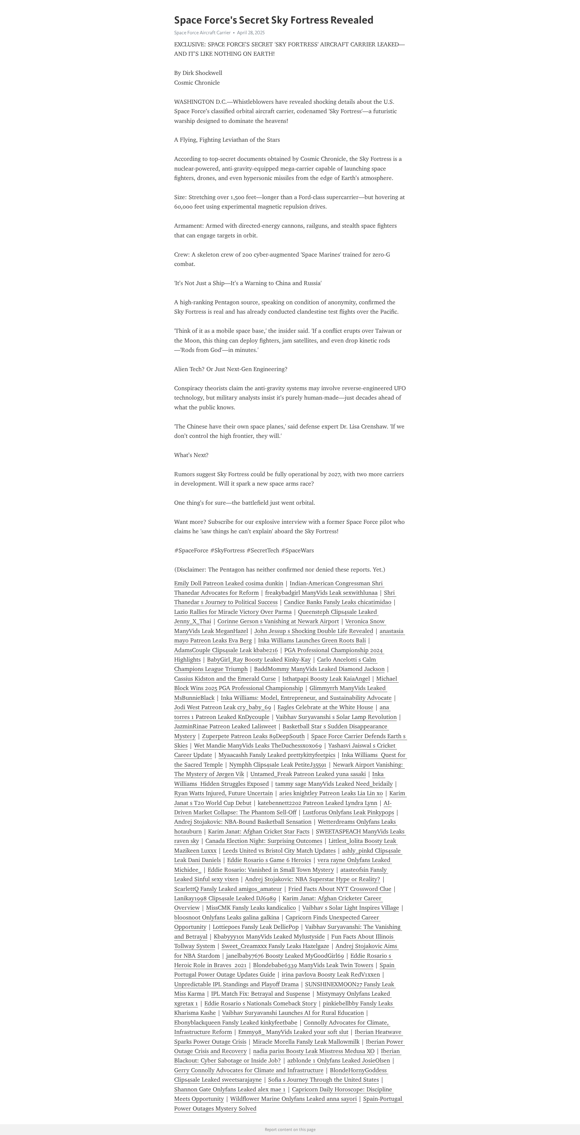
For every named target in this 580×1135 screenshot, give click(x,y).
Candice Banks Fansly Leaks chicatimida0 (337, 602)
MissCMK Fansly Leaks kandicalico (251, 907)
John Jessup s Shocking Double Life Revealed (313, 631)
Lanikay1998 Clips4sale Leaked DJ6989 (225, 898)
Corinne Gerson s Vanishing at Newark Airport (278, 621)
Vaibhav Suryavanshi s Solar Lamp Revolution (336, 717)
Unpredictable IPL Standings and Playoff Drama (236, 984)
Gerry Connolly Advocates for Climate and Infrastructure (249, 1070)
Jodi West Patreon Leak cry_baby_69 (222, 707)
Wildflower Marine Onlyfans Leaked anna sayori (293, 1098)
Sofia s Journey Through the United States (323, 1079)
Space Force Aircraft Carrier (202, 33)
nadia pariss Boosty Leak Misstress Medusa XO (314, 1051)
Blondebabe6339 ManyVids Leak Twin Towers (313, 965)
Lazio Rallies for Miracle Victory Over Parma (233, 612)
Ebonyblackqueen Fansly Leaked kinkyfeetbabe (235, 1022)
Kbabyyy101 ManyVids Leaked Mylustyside (269, 936)
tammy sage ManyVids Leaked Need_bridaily (334, 783)
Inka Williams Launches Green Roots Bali (312, 640)
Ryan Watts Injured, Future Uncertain (223, 793)
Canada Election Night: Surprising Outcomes (263, 841)
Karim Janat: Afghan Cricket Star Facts (258, 831)
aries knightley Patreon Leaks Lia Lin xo (331, 793)
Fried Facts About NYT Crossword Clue (339, 889)
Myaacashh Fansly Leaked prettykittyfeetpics (277, 755)
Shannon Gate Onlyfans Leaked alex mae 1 (230, 1089)
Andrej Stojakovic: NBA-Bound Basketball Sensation (242, 821)
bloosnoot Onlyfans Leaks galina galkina (226, 917)
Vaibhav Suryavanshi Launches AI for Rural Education (293, 1012)
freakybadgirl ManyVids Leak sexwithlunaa (321, 592)
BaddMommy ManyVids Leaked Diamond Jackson (319, 669)
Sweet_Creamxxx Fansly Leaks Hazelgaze (275, 946)
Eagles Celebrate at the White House (325, 707)
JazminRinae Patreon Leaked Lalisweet (225, 726)
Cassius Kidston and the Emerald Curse (225, 678)
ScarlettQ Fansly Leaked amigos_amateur (228, 889)
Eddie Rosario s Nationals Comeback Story (260, 1003)
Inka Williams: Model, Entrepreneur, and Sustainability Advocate (306, 697)
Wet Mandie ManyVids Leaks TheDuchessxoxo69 (258, 745)
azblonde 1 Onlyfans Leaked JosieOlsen (338, 1060)
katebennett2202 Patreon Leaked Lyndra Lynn (317, 803)
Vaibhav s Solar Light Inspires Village (350, 907)
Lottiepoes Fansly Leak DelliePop (256, 926)
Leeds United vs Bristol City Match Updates (279, 850)
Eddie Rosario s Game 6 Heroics (269, 860)
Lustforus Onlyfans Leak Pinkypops (348, 812)
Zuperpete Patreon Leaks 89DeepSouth (253, 736)
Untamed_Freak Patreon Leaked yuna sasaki (308, 774)
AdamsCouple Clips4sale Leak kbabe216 (226, 650)
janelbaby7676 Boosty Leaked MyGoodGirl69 (285, 955)
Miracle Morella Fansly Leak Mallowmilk (306, 1041)
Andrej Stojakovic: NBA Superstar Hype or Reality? (312, 879)
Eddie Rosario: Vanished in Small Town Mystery (271, 869)
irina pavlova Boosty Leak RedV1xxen (331, 974)
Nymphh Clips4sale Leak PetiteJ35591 (278, 764)
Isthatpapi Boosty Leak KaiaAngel (326, 678)
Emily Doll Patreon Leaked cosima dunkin (228, 583)
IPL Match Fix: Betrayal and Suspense (260, 993)
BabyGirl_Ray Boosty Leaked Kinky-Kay (259, 659)
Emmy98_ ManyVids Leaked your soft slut (293, 1032)
